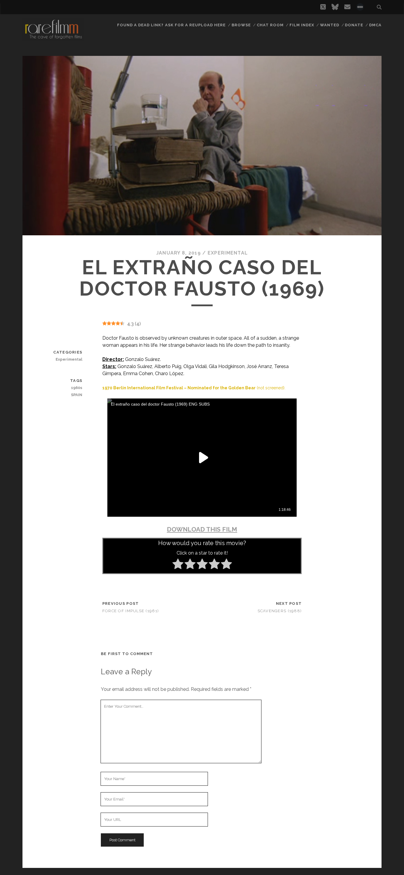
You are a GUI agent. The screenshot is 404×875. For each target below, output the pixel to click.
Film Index (302, 25)
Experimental (228, 253)
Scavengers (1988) (280, 611)
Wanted (329, 25)
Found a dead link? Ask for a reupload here (171, 25)
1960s (76, 387)
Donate (354, 25)
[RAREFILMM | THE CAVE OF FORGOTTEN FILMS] (53, 38)
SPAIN (76, 395)
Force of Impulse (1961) (130, 611)
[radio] (177, 564)
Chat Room (270, 25)
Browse (241, 25)
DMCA (375, 25)
